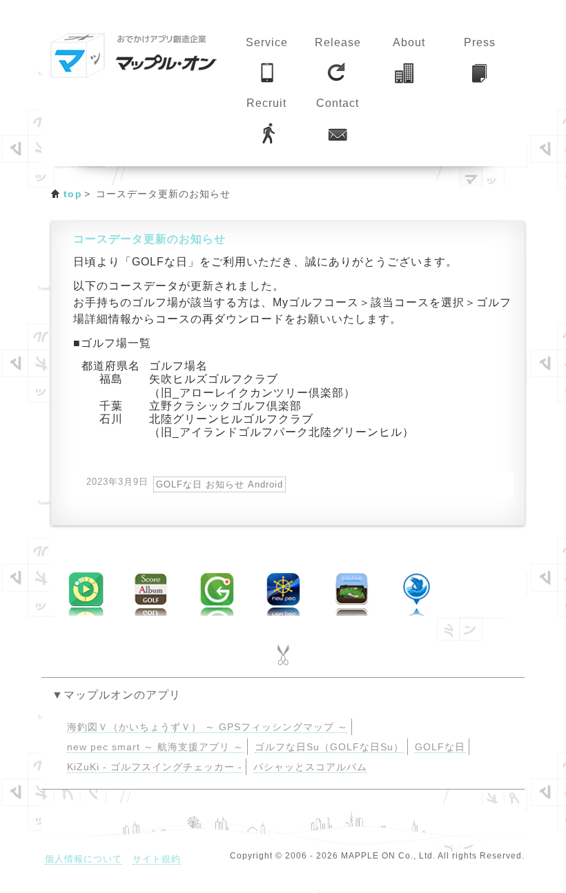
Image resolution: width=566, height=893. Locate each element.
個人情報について (83, 859)
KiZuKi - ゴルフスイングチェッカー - (154, 767)
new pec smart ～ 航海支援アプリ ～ (155, 747)
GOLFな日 (440, 747)
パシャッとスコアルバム (310, 767)
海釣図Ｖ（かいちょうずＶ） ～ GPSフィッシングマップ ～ (207, 727)
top (73, 193)
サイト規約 (157, 859)
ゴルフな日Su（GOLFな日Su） (329, 747)
